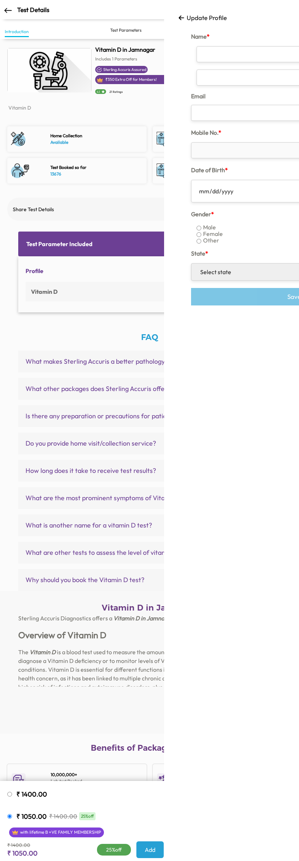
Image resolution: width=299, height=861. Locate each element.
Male (209, 227)
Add (150, 849)
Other (211, 240)
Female (213, 233)
